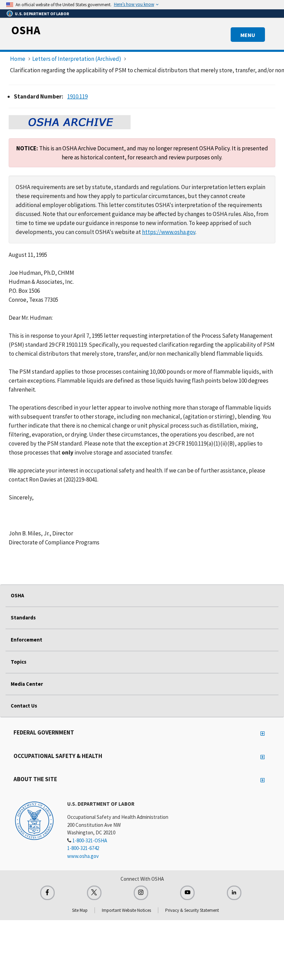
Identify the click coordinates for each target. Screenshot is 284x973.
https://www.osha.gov (168, 232)
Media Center (27, 684)
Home (17, 59)
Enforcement (26, 639)
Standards (23, 617)
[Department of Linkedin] (234, 893)
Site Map (80, 910)
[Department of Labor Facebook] (47, 893)
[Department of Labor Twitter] (94, 893)
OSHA (25, 30)
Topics (18, 661)
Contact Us (24, 705)
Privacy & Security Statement (192, 910)
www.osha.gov (83, 856)
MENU (247, 34)
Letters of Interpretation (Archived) (76, 59)
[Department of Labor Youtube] (187, 893)
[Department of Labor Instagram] (141, 893)
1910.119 (77, 96)
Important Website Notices (126, 910)
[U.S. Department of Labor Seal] (34, 820)
